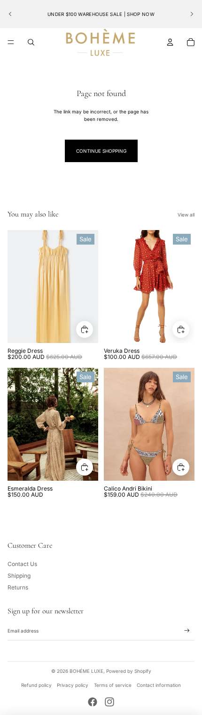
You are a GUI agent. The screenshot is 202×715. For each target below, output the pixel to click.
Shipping (19, 575)
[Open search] (31, 42)
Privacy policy (72, 685)
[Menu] (11, 42)
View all (186, 214)
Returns (18, 587)
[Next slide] (191, 14)
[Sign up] (186, 630)
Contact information (159, 685)
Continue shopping (101, 151)
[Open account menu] (170, 42)
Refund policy (36, 685)
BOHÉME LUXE (86, 671)
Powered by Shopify (128, 671)
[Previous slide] (10, 14)
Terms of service (113, 685)
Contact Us (22, 563)
